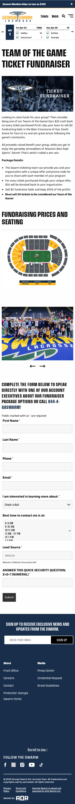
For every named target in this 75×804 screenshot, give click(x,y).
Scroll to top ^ (38, 749)
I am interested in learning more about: (31, 496)
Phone (8, 458)
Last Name (11, 439)
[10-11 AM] (37, 530)
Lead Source (12, 547)
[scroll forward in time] (72, 32)
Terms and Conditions (21, 789)
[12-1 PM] (37, 537)
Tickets (44, 16)
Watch (55, 16)
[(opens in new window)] (5, 765)
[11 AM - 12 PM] (37, 533)
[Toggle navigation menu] (70, 16)
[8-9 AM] (37, 523)
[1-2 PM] (37, 540)
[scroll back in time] (3, 32)
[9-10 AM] (37, 526)
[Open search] (63, 16)
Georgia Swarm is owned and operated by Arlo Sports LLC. (46, 789)
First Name (11, 420)
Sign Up (62, 640)
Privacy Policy (7, 789)
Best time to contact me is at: (24, 515)
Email (7, 477)
